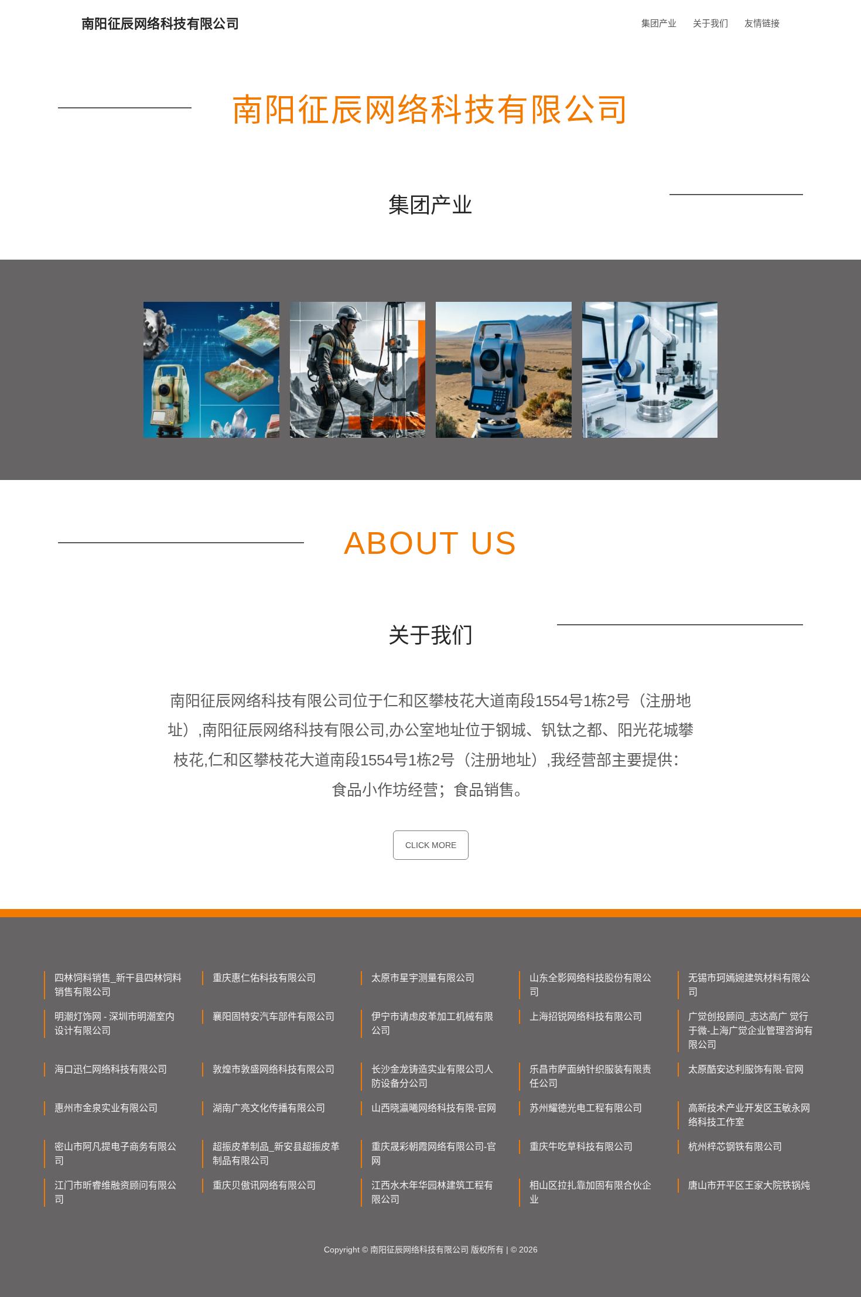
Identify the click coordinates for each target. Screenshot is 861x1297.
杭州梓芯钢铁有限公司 (735, 1147)
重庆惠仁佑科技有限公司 (264, 978)
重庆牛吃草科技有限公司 (581, 1147)
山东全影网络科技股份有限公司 (590, 985)
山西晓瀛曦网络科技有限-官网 (433, 1108)
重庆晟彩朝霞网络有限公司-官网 (433, 1154)
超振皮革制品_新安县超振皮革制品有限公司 (276, 1154)
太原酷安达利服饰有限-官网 (746, 1069)
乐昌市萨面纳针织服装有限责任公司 (590, 1076)
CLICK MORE (430, 845)
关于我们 (710, 23)
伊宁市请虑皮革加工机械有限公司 (432, 1024)
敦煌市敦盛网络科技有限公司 (273, 1069)
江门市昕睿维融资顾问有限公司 (115, 1192)
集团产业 (658, 23)
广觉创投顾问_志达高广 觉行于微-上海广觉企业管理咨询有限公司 (750, 1031)
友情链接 (762, 23)
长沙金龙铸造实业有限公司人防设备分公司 (432, 1076)
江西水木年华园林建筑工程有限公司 (432, 1192)
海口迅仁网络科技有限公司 (110, 1069)
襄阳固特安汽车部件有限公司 (273, 1017)
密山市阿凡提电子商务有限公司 (115, 1154)
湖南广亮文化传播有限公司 (269, 1108)
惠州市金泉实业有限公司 (106, 1108)
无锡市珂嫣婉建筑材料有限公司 (749, 985)
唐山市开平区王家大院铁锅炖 (749, 1185)
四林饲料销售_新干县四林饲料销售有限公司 (118, 985)
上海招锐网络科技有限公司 (585, 1017)
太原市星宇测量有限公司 (422, 978)
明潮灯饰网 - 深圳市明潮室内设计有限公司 (114, 1024)
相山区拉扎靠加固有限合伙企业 (590, 1192)
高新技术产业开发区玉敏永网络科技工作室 (749, 1115)
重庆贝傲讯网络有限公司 (264, 1185)
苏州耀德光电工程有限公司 (585, 1108)
